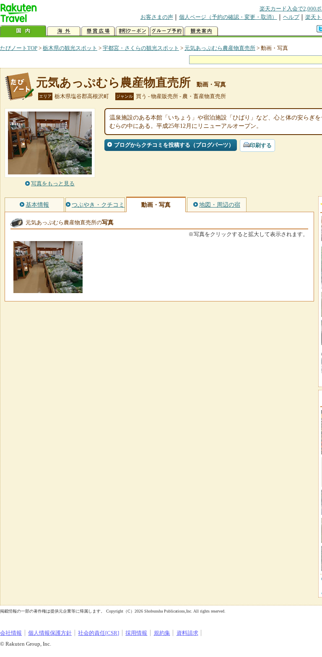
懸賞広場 (98, 31)
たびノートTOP (18, 48)
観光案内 (201, 31)
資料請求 (187, 633)
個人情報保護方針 (50, 633)
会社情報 (11, 633)
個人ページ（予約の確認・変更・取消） (228, 17)
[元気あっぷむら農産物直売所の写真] (48, 289)
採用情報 (136, 633)
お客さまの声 (156, 17)
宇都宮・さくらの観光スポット (141, 48)
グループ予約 (167, 31)
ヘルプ (291, 17)
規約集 (162, 633)
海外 (63, 31)
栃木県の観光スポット (70, 48)
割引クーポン (132, 31)
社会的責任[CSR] (98, 633)
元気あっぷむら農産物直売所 (219, 48)
